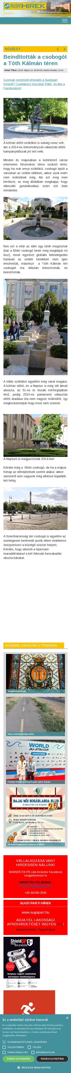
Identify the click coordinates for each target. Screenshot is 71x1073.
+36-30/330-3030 (35, 892)
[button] (35, 1067)
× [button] (67, 1018)
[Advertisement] (35, 35)
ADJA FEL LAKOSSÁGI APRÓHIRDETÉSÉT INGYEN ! (35, 922)
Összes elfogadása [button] (18, 1058)
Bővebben (21, 1035)
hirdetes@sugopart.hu (35, 885)
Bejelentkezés (26, 929)
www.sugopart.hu (35, 912)
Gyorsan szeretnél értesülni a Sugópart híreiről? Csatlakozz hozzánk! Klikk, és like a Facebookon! (34, 84)
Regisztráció (46, 929)
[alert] (35, 1043)
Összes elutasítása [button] (52, 1058)
